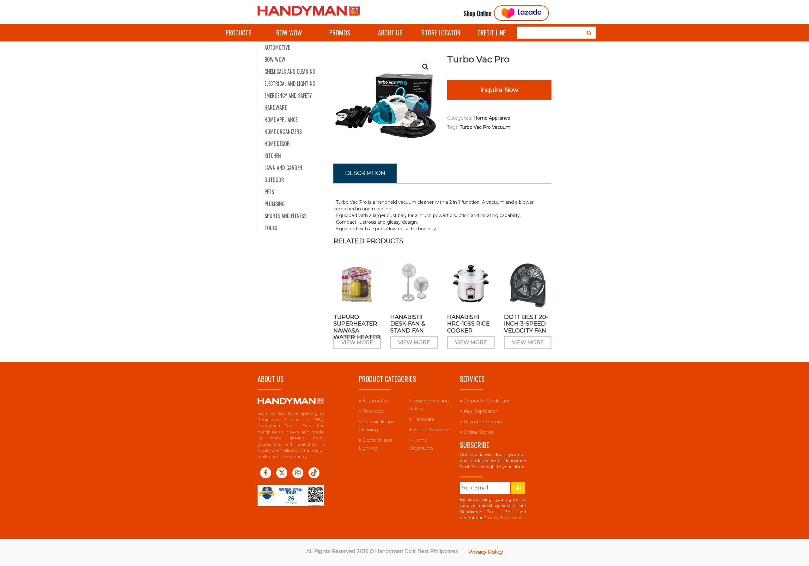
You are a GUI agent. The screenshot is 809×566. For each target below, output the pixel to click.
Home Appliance (281, 119)
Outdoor (274, 179)
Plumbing (275, 204)
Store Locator (441, 32)
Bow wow (289, 32)
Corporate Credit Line (486, 401)
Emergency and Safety (288, 95)
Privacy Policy (485, 552)
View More (357, 342)
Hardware (276, 107)
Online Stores (477, 432)
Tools (271, 228)
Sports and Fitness (286, 216)
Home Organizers (283, 131)
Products (239, 32)
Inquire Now (499, 90)
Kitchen (273, 155)
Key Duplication (480, 411)
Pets (269, 192)
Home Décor (277, 143)
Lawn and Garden (283, 167)
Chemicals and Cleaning (290, 71)
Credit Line (491, 32)
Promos (339, 32)
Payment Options (482, 422)
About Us (390, 32)
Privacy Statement (503, 517)
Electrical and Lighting (290, 83)
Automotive (277, 47)
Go (518, 488)
